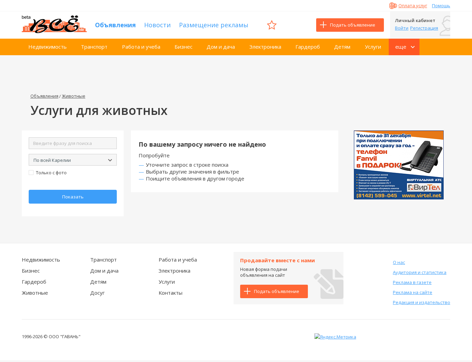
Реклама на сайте (412, 292)
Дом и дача (221, 46)
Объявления (115, 25)
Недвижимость (47, 46)
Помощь (441, 5)
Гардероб (307, 46)
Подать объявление (352, 25)
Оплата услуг (412, 5)
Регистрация (424, 28)
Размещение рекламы (213, 25)
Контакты (170, 292)
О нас (399, 262)
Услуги (373, 46)
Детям (342, 46)
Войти (401, 28)
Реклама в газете (412, 282)
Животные (73, 96)
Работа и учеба (141, 46)
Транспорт (94, 46)
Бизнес (183, 46)
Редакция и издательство (421, 302)
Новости (157, 25)
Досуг (97, 292)
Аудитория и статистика (419, 272)
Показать (73, 197)
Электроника (265, 46)
